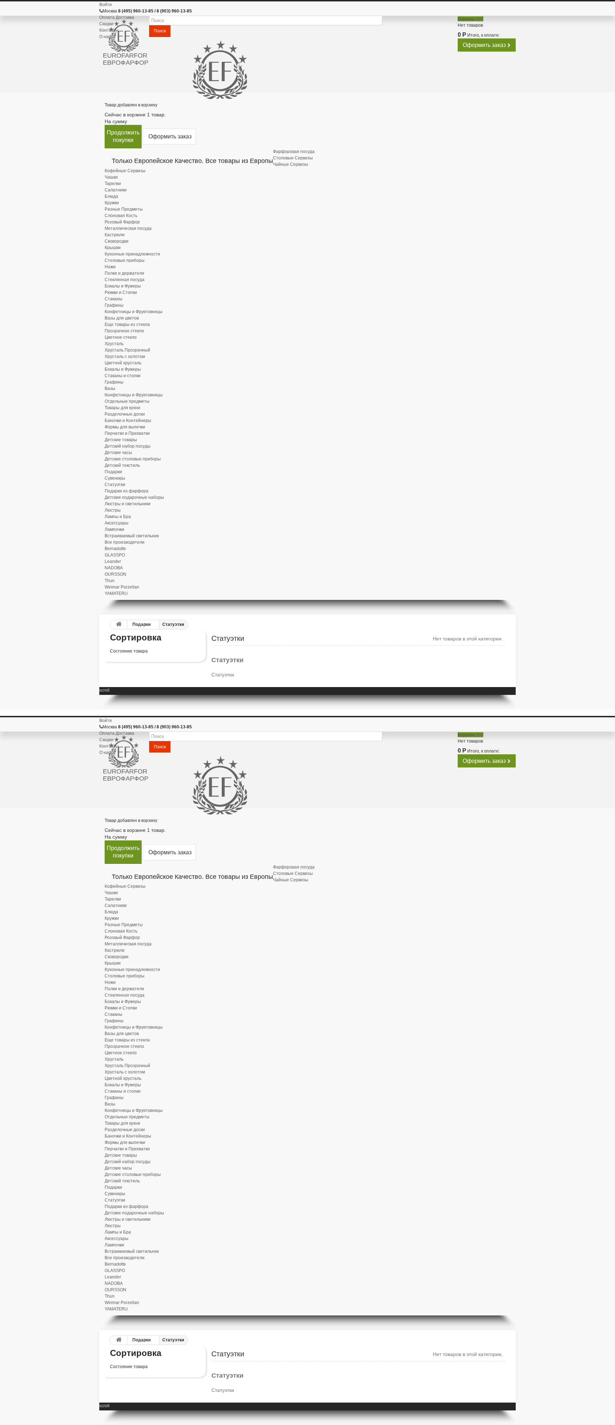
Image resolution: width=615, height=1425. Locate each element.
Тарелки (113, 183)
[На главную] (117, 624)
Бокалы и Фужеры (123, 286)
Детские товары (121, 439)
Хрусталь (114, 343)
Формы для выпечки (125, 426)
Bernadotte (115, 548)
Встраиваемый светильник (132, 535)
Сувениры (115, 478)
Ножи (110, 266)
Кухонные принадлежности (132, 254)
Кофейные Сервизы (125, 170)
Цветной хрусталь (123, 362)
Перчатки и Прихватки (127, 433)
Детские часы (118, 452)
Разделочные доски (125, 414)
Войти (105, 4)
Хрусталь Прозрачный (127, 350)
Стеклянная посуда (124, 279)
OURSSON (115, 574)
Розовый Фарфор (122, 222)
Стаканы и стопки (123, 375)
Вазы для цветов (122, 318)
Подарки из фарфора (126, 491)
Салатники (116, 190)
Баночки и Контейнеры (128, 420)
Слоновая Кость (121, 215)
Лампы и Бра (118, 516)
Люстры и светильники (128, 503)
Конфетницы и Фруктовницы (134, 311)
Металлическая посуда (128, 228)
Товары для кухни (122, 407)
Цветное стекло (121, 337)
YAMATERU (116, 593)
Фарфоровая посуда (294, 151)
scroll (104, 690)
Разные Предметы (124, 209)
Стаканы (113, 298)
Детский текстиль (122, 465)
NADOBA (114, 567)
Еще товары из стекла (127, 324)
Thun (110, 580)
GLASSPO (115, 555)
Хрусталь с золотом (125, 356)
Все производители (124, 542)
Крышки (113, 247)
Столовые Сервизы (293, 157)
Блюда (111, 196)
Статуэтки (115, 484)
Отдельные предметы (127, 401)
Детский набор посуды (128, 446)
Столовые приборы (124, 260)
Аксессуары (116, 523)
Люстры (113, 510)
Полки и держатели (124, 273)
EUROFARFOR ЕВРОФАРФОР (125, 59)
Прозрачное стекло (124, 330)
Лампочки (114, 529)
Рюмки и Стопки (121, 292)
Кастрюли (115, 234)
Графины (114, 305)
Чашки (111, 177)
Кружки (112, 202)
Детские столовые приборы (133, 458)
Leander (113, 561)
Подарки (113, 471)
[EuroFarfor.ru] (126, 35)
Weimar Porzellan (122, 587)
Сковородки (116, 241)
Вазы (110, 388)
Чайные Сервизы (290, 164)
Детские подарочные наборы (134, 497)
